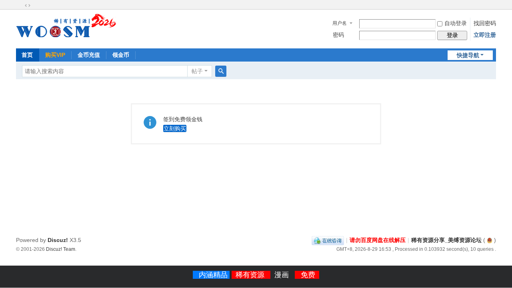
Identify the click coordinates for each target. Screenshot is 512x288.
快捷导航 (468, 55)
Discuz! (58, 240)
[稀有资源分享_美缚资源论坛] (66, 39)
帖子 (197, 71)
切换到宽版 (27, 5)
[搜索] (220, 71)
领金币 (120, 55)
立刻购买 (175, 128)
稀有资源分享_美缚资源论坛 (446, 240)
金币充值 (89, 55)
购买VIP (55, 55)
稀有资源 (251, 275)
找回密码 (485, 23)
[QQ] (328, 240)
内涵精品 (214, 275)
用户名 (339, 23)
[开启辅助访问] (20, 5)
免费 (308, 275)
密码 (338, 35)
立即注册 (485, 35)
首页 (27, 55)
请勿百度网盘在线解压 (378, 240)
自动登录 (455, 23)
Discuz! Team (60, 249)
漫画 (282, 275)
